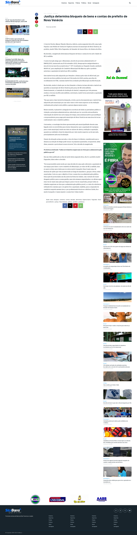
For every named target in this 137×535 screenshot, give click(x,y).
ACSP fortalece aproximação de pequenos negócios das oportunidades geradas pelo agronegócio (16, 40)
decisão (72, 199)
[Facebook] (36, 14)
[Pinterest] (36, 21)
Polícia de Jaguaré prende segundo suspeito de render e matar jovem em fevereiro (116, 461)
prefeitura (81, 201)
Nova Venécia (63, 201)
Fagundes (94, 199)
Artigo (105, 383)
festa (99, 199)
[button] (130, 3)
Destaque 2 (55, 13)
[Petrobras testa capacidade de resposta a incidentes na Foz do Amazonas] (117, 337)
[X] (36, 18)
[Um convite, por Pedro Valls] (117, 376)
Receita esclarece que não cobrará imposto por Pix (117, 403)
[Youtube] (130, 511)
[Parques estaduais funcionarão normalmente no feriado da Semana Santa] (117, 297)
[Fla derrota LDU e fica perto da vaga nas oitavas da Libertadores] (117, 238)
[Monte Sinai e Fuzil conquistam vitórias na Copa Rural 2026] (17, 131)
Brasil (6, 18)
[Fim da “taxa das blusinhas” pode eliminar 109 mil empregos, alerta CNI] (17, 30)
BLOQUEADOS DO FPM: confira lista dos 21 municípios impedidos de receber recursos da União (16, 82)
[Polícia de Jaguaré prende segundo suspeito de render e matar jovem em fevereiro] (117, 452)
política (70, 201)
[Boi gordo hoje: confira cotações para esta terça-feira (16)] (117, 317)
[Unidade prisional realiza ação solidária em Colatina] (117, 412)
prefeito (75, 201)
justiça (57, 201)
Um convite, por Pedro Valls (111, 385)
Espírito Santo (87, 199)
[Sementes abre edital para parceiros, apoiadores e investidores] (117, 472)
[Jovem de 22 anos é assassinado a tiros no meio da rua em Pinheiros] (117, 218)
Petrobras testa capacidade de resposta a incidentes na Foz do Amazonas (114, 346)
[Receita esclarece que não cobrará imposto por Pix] (117, 394)
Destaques (49, 13)
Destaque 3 (106, 225)
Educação (106, 205)
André (48, 199)
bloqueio (56, 199)
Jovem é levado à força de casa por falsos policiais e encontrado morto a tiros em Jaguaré (17, 166)
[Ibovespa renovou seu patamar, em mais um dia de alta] (117, 277)
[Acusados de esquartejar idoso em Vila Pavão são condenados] (117, 258)
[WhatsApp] (36, 25)
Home (45, 13)
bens (51, 199)
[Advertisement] (17, 112)
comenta (62, 199)
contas (68, 199)
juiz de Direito (50, 201)
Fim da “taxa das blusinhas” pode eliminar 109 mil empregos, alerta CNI (16, 20)
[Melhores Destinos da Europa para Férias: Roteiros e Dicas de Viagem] (117, 198)
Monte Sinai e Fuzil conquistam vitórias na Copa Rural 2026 (17, 139)
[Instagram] (120, 511)
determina (79, 199)
